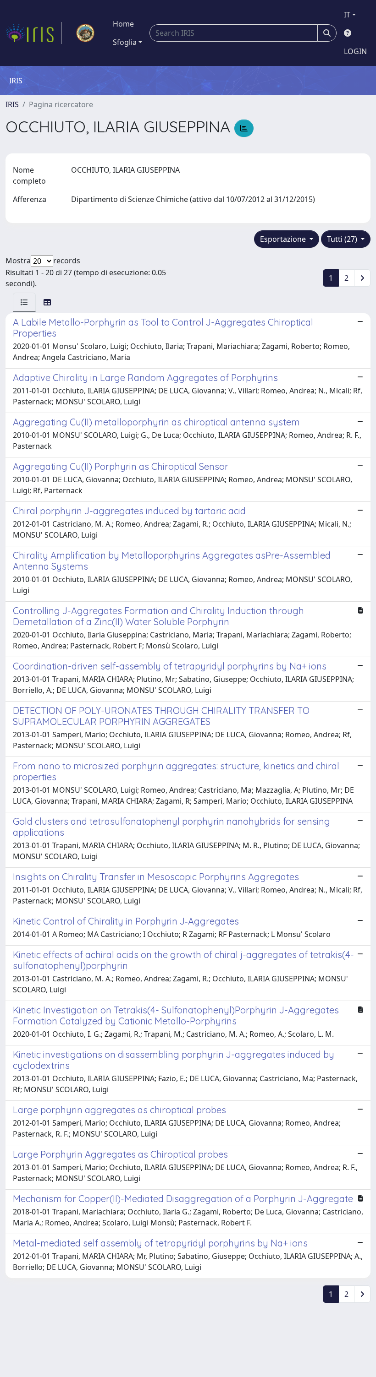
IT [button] (347, 15)
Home (123, 24)
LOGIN (355, 51)
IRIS (12, 104)
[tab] (24, 302)
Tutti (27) (343, 239)
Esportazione (284, 239)
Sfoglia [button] (125, 42)
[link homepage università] (85, 33)
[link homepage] (33, 33)
